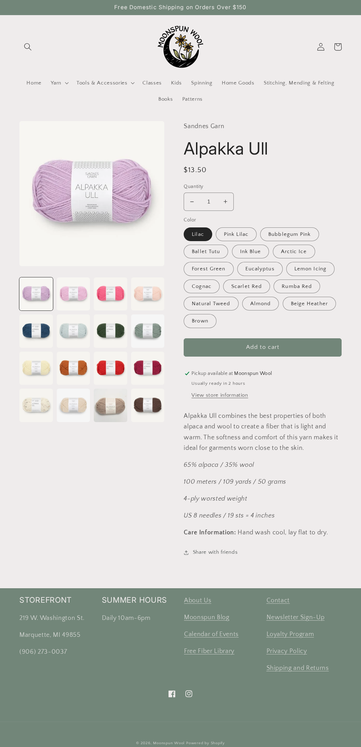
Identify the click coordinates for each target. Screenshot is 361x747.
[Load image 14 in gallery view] (73, 405)
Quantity (193, 186)
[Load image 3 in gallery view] (110, 294)
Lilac (198, 234)
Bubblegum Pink (289, 234)
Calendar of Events (211, 634)
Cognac (202, 286)
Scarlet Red (246, 286)
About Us (197, 600)
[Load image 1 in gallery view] (36, 294)
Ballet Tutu (206, 252)
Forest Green (208, 269)
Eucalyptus (260, 269)
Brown (200, 321)
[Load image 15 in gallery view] (110, 405)
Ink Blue (250, 252)
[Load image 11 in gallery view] (110, 368)
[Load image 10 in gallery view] (73, 368)
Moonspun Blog (207, 617)
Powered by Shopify (205, 743)
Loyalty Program (290, 634)
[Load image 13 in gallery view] (36, 405)
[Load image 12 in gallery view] (148, 368)
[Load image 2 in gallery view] (73, 294)
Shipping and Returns (298, 668)
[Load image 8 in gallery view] (148, 331)
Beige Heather (309, 304)
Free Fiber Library (209, 651)
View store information (219, 395)
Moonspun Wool (169, 743)
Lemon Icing (310, 269)
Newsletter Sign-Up (296, 617)
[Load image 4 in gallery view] (148, 294)
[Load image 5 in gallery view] (36, 331)
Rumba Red (297, 286)
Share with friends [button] (215, 552)
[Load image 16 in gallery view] (148, 405)
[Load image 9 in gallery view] (36, 368)
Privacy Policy (287, 651)
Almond (260, 304)
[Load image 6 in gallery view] (73, 331)
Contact (278, 600)
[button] (27, 46)
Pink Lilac (236, 234)
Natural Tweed (211, 304)
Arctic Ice (294, 252)
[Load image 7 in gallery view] (110, 331)
